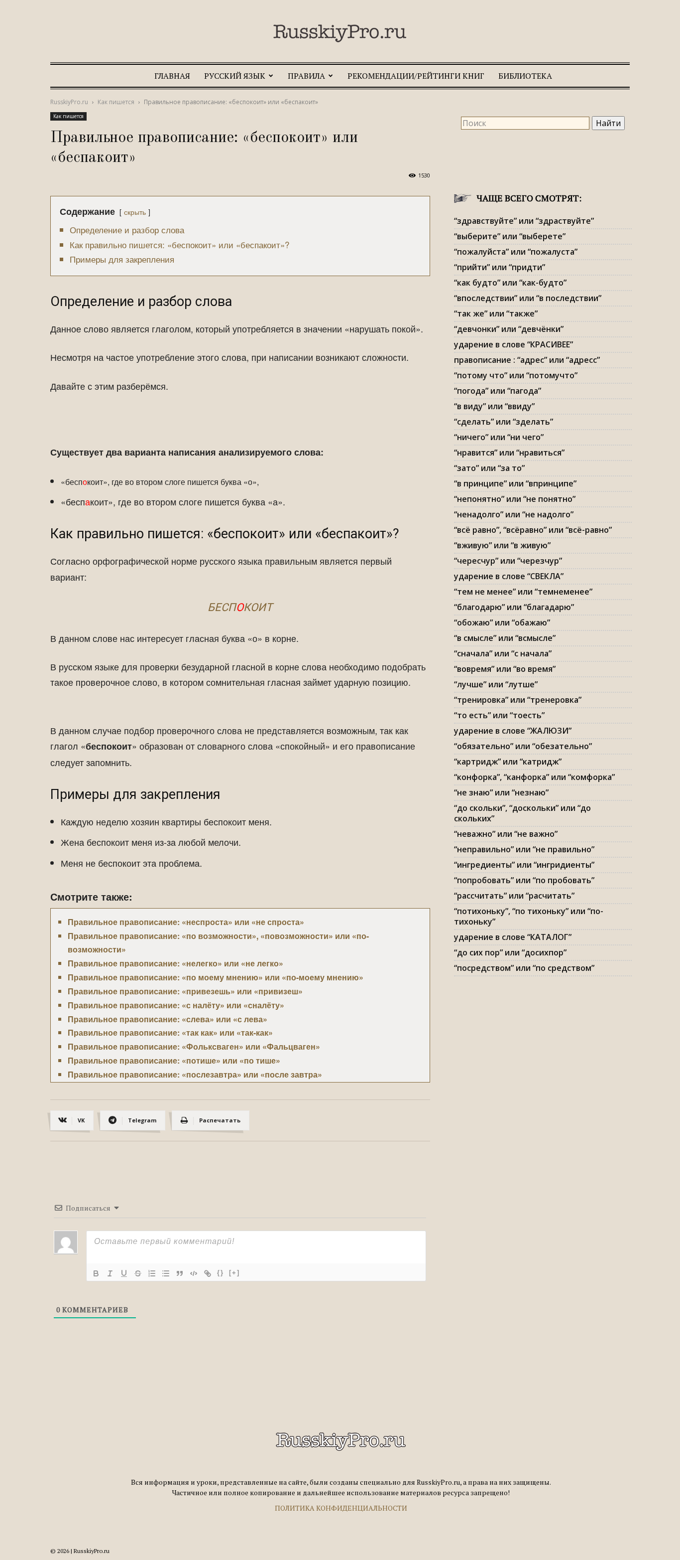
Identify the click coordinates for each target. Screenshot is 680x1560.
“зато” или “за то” (489, 468)
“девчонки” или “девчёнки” (509, 328)
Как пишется (116, 102)
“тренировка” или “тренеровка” (517, 699)
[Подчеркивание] (124, 1273)
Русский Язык (234, 75)
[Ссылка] (208, 1273)
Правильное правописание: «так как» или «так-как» (170, 1032)
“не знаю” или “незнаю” (501, 792)
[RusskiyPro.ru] (340, 33)
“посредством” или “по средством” (524, 967)
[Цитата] (180, 1273)
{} (220, 1272)
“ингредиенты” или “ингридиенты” (524, 864)
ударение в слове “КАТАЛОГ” (512, 937)
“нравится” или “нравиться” (509, 452)
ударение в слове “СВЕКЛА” (509, 576)
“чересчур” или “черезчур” (508, 560)
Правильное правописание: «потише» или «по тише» (174, 1060)
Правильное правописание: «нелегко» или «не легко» (175, 963)
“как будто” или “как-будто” (510, 282)
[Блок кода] (194, 1273)
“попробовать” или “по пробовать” (524, 880)
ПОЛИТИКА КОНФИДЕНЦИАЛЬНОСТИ (341, 1508)
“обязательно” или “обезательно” (523, 746)
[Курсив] (110, 1273)
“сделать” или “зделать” (503, 421)
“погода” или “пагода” (497, 390)
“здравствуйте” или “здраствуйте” (524, 220)
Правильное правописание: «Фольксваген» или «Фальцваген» (194, 1046)
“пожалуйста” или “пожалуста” (515, 251)
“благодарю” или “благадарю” (514, 607)
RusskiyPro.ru (69, 102)
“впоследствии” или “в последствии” (527, 298)
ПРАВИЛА (306, 75)
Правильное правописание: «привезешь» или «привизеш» (185, 991)
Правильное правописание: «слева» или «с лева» (167, 1019)
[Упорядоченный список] (152, 1273)
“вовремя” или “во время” (505, 668)
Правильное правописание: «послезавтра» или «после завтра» (195, 1074)
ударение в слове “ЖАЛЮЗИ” (512, 730)
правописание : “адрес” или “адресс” (527, 359)
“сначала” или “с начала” (503, 653)
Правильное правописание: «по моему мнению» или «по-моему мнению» (215, 977)
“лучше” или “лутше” (496, 684)
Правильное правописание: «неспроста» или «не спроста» (186, 922)
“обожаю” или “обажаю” (502, 622)
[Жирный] (96, 1273)
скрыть (135, 211)
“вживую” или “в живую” (502, 545)
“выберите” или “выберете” (510, 236)
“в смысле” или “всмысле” (505, 637)
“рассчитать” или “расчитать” (514, 895)
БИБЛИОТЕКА (525, 75)
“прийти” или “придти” (499, 267)
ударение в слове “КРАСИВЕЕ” (513, 344)
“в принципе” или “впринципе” (515, 483)
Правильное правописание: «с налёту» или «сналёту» (176, 1005)
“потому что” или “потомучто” (515, 375)
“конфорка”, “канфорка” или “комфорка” (534, 777)
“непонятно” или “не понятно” (514, 498)
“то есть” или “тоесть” (499, 715)
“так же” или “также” (496, 313)
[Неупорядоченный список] (166, 1273)
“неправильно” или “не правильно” (524, 849)
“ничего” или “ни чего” (499, 437)
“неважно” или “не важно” (506, 833)
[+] (234, 1272)
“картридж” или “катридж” (508, 761)
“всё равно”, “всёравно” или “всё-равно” (533, 529)
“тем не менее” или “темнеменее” (523, 591)
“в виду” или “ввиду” (494, 406)
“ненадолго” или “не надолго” (513, 514)
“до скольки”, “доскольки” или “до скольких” (522, 813)
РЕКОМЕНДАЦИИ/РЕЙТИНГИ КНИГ (415, 75)
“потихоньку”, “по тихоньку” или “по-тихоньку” (528, 916)
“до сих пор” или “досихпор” (510, 952)
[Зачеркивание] (138, 1273)
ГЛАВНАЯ (172, 75)
